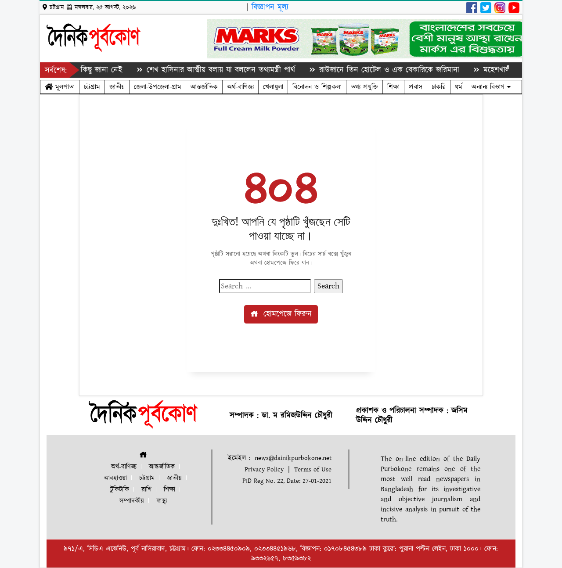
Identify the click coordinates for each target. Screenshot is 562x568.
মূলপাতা (64, 87)
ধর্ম (458, 87)
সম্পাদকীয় (131, 501)
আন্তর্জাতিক (204, 87)
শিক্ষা (393, 87)
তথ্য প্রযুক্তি (364, 87)
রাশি (146, 489)
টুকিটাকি (119, 489)
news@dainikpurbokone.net (293, 458)
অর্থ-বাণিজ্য (240, 87)
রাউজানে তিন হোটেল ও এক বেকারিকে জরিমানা (379, 70)
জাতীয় (117, 87)
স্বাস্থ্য (161, 501)
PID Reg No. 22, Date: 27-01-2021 (286, 480)
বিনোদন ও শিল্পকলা (317, 87)
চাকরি (439, 87)
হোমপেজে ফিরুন (286, 314)
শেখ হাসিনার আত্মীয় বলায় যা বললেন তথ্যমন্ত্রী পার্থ (211, 70)
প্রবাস (415, 87)
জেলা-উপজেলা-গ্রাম (157, 87)
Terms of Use (312, 469)
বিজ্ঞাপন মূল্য (270, 7)
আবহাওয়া (115, 478)
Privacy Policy (264, 469)
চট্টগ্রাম (92, 87)
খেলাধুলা (273, 87)
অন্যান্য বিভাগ (489, 87)
